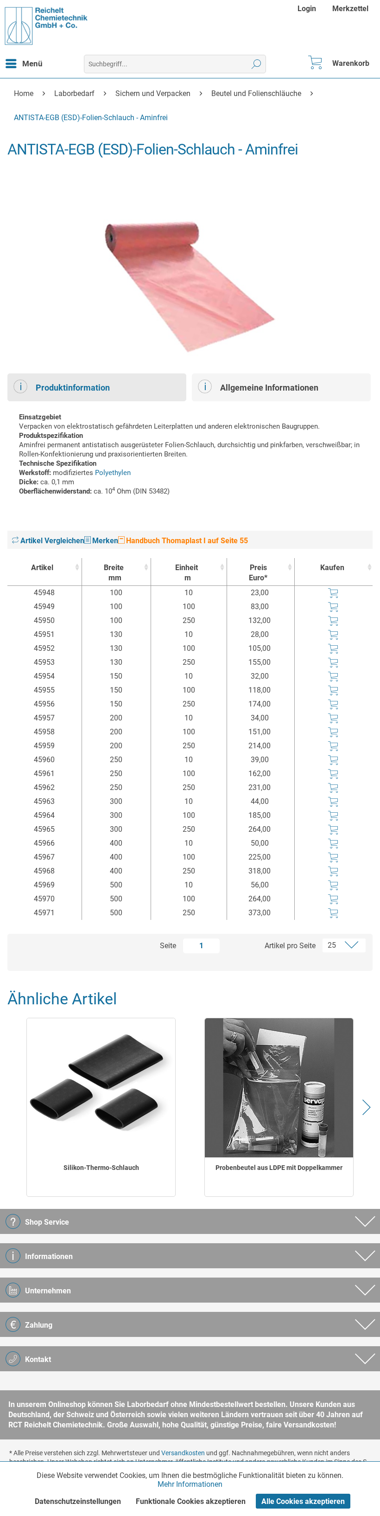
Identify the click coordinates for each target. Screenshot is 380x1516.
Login (307, 8)
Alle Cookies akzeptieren (303, 1501)
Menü (32, 63)
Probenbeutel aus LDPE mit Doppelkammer (278, 1167)
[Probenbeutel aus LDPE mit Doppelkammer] (279, 1087)
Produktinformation (73, 387)
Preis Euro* (258, 572)
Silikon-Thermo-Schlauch (101, 1167)
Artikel (42, 567)
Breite (114, 572)
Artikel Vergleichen (51, 540)
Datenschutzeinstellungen (78, 1501)
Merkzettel (350, 8)
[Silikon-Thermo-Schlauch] (101, 1087)
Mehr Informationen (190, 1484)
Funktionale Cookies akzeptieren (191, 1501)
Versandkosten (183, 1453)
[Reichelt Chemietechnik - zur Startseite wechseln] (46, 26)
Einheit (186, 572)
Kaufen (332, 567)
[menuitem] (308, 8)
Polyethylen (113, 473)
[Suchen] (256, 64)
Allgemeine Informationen (269, 387)
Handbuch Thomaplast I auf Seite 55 (186, 540)
